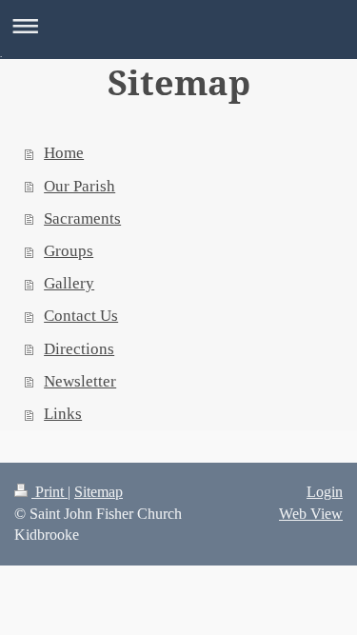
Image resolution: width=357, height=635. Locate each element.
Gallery (69, 283)
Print (49, 492)
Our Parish (79, 186)
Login (325, 492)
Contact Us (81, 316)
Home (64, 153)
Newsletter (80, 381)
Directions (79, 349)
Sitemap (98, 492)
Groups (68, 251)
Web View (311, 514)
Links (63, 414)
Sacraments (82, 218)
